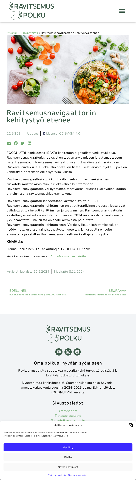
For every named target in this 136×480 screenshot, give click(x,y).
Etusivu (12, 33)
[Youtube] (59, 352)
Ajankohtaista (28, 33)
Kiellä (68, 457)
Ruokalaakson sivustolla (68, 256)
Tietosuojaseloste (57, 475)
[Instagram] (68, 352)
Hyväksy (68, 447)
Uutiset (32, 133)
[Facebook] (77, 352)
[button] (130, 425)
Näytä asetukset (68, 467)
